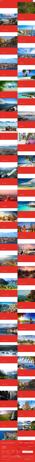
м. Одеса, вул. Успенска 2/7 (8, 442)
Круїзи (17, 450)
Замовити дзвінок (27, 451)
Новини (13, 451)
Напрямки (13, 450)
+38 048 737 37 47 (30, 446)
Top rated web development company (29, 459)
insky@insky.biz (4, 446)
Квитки (3, 450)
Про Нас (8, 450)
